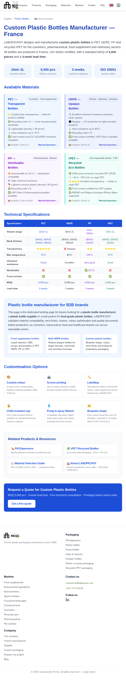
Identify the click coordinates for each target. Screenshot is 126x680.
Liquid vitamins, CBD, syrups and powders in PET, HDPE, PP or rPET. (25, 343)
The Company (19, 5)
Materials (66, 5)
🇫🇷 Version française (44, 19)
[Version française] (111, 5)
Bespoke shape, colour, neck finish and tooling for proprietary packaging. (99, 343)
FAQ (102, 5)
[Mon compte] (118, 5)
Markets (79, 5)
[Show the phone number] (94, 588)
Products (36, 5)
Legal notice (89, 671)
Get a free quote (22, 503)
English (7, 18)
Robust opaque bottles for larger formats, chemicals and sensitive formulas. (61, 343)
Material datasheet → (48, 145)
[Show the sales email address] (94, 583)
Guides (91, 5)
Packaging (51, 5)
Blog (6, 659)
